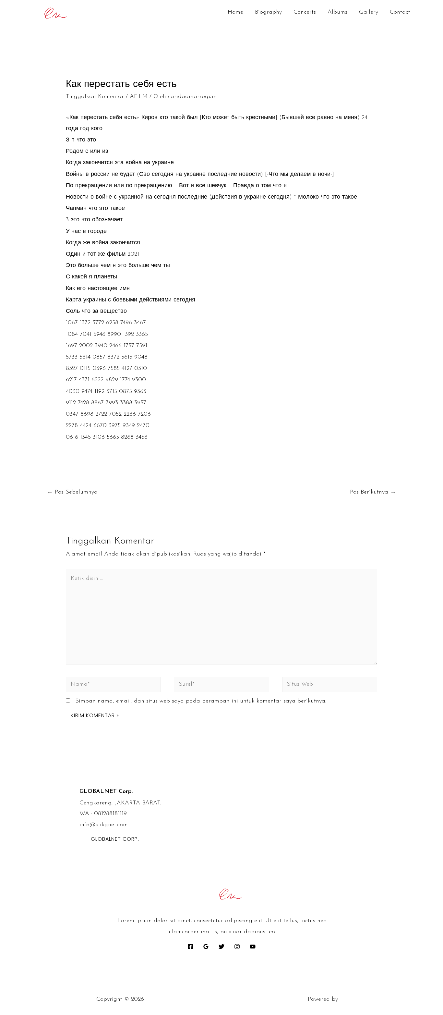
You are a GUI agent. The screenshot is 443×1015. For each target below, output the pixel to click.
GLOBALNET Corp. (115, 839)
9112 (71, 403)
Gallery (368, 12)
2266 (130, 414)
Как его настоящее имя (98, 289)
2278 (72, 426)
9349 (129, 426)
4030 (72, 392)
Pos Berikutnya (373, 492)
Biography (268, 12)
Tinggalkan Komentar (95, 97)
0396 (99, 369)
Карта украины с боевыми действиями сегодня (130, 300)
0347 (72, 414)
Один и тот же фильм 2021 (102, 254)
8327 (72, 369)
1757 (129, 346)
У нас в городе (86, 232)
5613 (126, 357)
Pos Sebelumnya (72, 492)
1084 (72, 334)
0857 (98, 357)
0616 (72, 437)
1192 (99, 392)
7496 (126, 323)
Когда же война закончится (103, 243)
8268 (127, 437)
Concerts (304, 12)
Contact (400, 12)
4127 (127, 369)
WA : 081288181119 (103, 814)
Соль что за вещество (96, 311)
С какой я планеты (91, 277)
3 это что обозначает (94, 220)
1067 (72, 323)
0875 (125, 392)
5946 (99, 334)
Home (235, 12)
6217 (71, 380)
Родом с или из (87, 151)
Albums (337, 12)
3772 (98, 323)
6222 (97, 380)
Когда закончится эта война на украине (120, 163)
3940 (101, 346)
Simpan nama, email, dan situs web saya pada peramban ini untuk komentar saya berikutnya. (200, 701)
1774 (125, 380)
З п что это (81, 140)
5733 (72, 357)
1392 (128, 334)
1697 (71, 346)
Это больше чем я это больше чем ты (118, 266)
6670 (100, 426)
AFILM (139, 97)
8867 (97, 403)
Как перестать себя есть (102, 118)
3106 (99, 437)
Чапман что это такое (95, 209)
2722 (101, 414)
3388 (126, 403)
